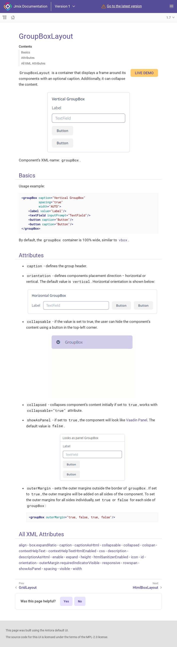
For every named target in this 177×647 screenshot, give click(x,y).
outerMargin (49, 563)
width (77, 569)
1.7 (168, 17)
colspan (148, 545)
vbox (123, 240)
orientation (27, 563)
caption (65, 545)
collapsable (111, 545)
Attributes (28, 58)
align (23, 545)
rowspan (130, 563)
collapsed (131, 545)
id (142, 557)
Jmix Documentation (29, 6)
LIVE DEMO (144, 73)
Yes (66, 601)
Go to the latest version (124, 6)
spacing (50, 569)
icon (134, 557)
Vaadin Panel (136, 420)
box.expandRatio (43, 545)
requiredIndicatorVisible (80, 563)
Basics (25, 52)
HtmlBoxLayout (145, 587)
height (86, 557)
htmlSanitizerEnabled (111, 557)
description (117, 551)
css (102, 551)
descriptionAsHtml (34, 557)
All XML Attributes (33, 63)
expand (72, 557)
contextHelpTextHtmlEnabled (72, 551)
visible (65, 569)
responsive (111, 563)
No (80, 601)
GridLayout (28, 587)
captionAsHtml (86, 545)
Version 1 (62, 6)
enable (57, 557)
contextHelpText (32, 551)
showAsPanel (30, 569)
